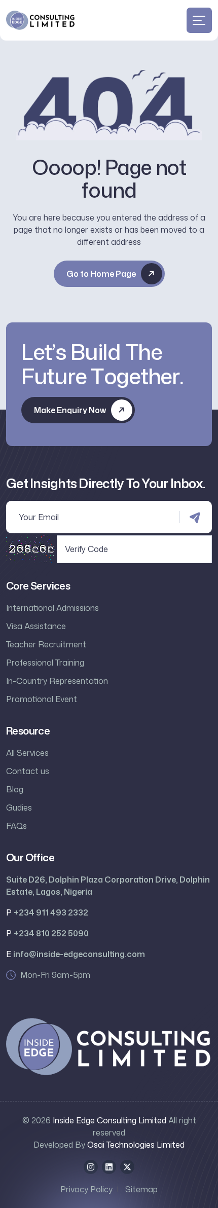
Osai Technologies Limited (136, 1144)
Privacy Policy (86, 1189)
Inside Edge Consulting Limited (109, 1120)
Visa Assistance (36, 626)
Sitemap (141, 1189)
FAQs (16, 825)
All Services (27, 752)
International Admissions (52, 607)
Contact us (27, 771)
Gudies (19, 807)
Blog (14, 789)
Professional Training (45, 662)
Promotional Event (41, 699)
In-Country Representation (57, 680)
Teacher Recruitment (46, 644)
